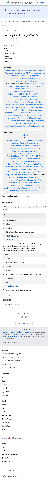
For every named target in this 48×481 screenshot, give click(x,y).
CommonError (32, 143)
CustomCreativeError (15, 154)
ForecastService (35, 94)
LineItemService (14, 102)
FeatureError (31, 156)
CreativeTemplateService (33, 84)
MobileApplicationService (35, 105)
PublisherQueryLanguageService (31, 113)
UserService (30, 123)
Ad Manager (27, 2)
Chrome (4, 408)
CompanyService (33, 76)
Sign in (42, 3)
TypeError (27, 191)
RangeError (9, 175)
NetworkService (27, 107)
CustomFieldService (34, 86)
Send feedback (10, 30)
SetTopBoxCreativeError (18, 183)
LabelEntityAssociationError (30, 164)
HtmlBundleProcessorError (20, 159)
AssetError (23, 140)
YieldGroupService (36, 126)
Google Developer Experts (11, 361)
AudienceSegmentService (15, 73)
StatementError (34, 183)
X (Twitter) (5, 392)
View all (4, 429)
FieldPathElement (10, 240)
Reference (40, 21)
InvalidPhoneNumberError (31, 161)
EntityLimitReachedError (16, 156)
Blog (3, 377)
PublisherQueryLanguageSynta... (20, 172)
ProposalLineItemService (32, 110)
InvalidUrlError (13, 164)
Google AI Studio (7, 415)
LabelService (31, 97)
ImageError (35, 159)
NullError (18, 167)
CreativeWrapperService (16, 86)
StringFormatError (18, 185)
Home (4, 21)
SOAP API (31, 21)
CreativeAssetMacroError (19, 146)
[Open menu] (3, 2)
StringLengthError (32, 185)
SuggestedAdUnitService (15, 121)
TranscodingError (16, 191)
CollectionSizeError (19, 143)
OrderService (39, 107)
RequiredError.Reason (12, 286)
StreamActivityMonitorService (29, 118)
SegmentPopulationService (30, 115)
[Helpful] (15, 25)
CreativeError (35, 146)
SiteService (12, 118)
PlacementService (14, 110)
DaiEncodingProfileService (18, 94)
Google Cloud (6, 422)
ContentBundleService (31, 78)
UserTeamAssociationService (17, 126)
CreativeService (31, 81)
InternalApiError (15, 161)
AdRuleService (11, 70)
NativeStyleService (12, 107)
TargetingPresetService (35, 121)
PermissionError (37, 167)
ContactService (16, 78)
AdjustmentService (25, 70)
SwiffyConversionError (13, 188)
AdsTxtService (38, 70)
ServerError (36, 180)
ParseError (27, 167)
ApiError (25, 135)
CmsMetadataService (18, 76)
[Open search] (37, 2)
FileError (39, 156)
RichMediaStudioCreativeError (20, 180)
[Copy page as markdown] (11, 39)
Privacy (11, 470)
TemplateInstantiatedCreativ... (33, 188)
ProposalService (11, 113)
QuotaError (37, 172)
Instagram (5, 384)
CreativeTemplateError (31, 148)
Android (4, 405)
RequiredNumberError (17, 177)
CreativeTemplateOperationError (24, 151)
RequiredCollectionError (23, 175)
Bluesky (4, 381)
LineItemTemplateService (31, 102)
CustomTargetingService (24, 89)
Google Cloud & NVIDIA (10, 368)
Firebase (5, 412)
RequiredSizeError (33, 177)
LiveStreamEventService (14, 105)
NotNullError (10, 167)
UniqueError (35, 191)
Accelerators (6, 364)
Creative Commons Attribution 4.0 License (17, 332)
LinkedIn (5, 388)
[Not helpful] (19, 25)
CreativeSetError (15, 148)
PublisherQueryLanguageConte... (24, 169)
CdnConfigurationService (35, 73)
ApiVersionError (13, 140)
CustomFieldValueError (33, 154)
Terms (4, 470)
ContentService (18, 81)
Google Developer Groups (11, 357)
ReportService (14, 115)
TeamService (20, 123)
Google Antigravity (8, 419)
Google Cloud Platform (10, 454)
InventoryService (19, 97)
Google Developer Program (11, 354)
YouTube (5, 395)
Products (11, 21)
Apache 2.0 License (20, 334)
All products (6, 461)
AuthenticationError (35, 140)
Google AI (5, 458)
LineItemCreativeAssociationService (24, 99)
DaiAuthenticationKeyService (25, 91)
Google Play (6, 426)
